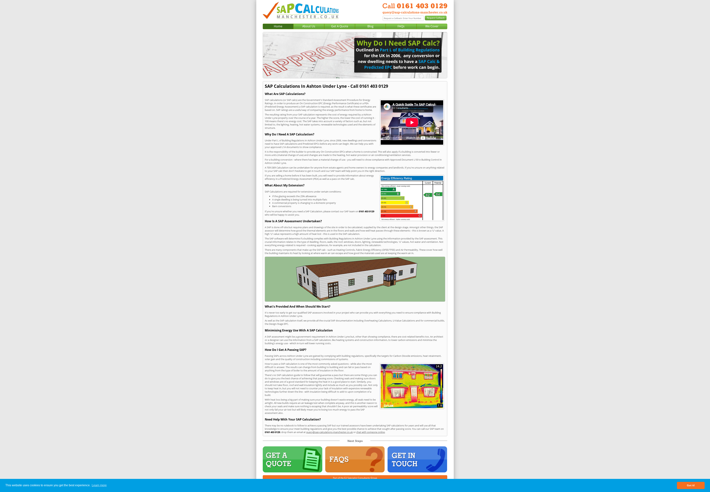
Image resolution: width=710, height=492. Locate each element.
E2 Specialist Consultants (357, 477)
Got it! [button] (691, 485)
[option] (355, 55)
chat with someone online (370, 432)
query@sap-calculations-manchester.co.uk (329, 432)
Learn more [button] (99, 485)
